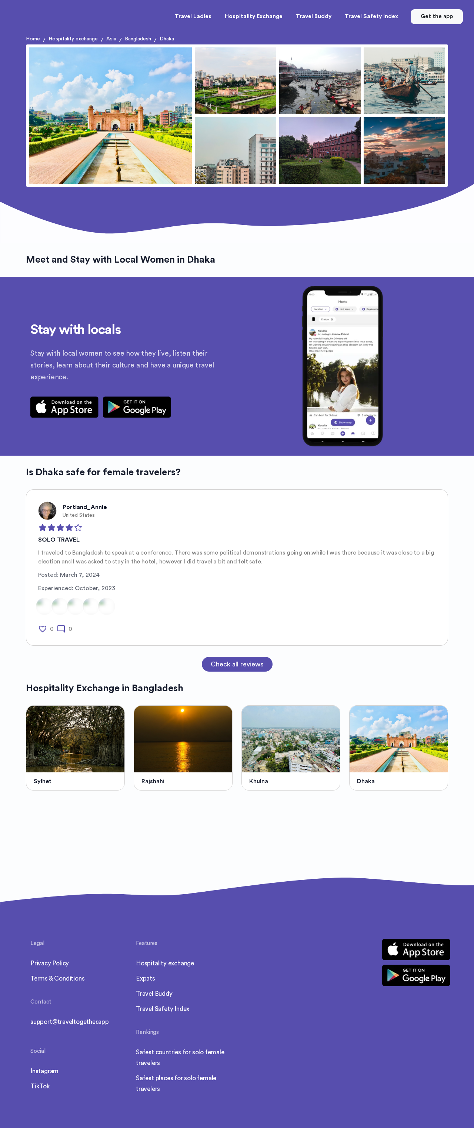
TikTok (40, 1086)
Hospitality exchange (73, 38)
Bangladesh (138, 38)
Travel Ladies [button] (193, 16)
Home (33, 38)
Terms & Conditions (57, 978)
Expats (145, 978)
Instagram (44, 1071)
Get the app (437, 16)
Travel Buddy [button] (313, 16)
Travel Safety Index (162, 1009)
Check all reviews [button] (237, 664)
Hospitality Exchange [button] (254, 16)
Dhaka (167, 38)
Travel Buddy (154, 994)
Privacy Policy (49, 963)
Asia (111, 38)
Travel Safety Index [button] (371, 16)
